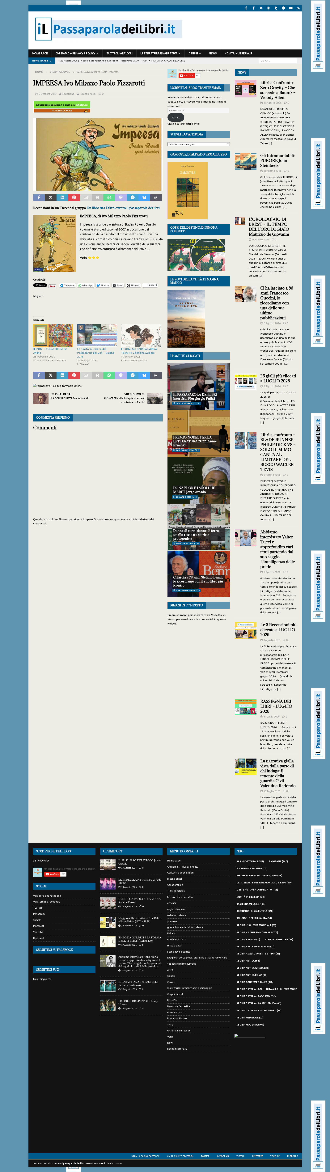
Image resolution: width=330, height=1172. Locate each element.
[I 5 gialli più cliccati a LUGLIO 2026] (246, 398)
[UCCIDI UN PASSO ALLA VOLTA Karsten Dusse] (108, 903)
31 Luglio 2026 (272, 717)
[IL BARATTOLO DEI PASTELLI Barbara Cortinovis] (108, 986)
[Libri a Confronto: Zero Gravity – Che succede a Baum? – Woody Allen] (246, 111)
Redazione (68, 94)
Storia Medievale (249, 1018)
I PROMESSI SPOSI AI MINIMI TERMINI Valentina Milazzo (139, 351)
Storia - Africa (248, 939)
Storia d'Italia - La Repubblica (258, 1003)
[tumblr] (276, 8)
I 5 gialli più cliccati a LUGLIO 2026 (278, 378)
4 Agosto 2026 (272, 386)
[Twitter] (261, 8)
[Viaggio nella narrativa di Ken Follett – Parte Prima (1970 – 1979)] (108, 922)
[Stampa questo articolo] (97, 197)
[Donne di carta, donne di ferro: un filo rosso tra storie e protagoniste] (198, 527)
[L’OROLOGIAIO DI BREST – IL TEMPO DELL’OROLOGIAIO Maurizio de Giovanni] (240, 246)
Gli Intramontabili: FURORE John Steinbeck (277, 160)
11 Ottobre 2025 (184, 543)
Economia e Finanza (251, 868)
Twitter (37, 908)
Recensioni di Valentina (254, 911)
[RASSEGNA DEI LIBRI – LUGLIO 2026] (246, 724)
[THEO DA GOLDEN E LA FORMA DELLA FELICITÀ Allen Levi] (108, 941)
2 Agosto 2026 (272, 572)
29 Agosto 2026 (129, 867)
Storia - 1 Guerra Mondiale (256, 925)
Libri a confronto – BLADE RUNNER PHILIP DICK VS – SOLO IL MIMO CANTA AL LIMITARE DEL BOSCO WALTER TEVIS (277, 452)
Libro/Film (172, 1000)
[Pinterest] (283, 8)
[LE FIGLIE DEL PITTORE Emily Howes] (108, 1005)
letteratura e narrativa (158, 53)
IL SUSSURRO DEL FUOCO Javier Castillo (139, 862)
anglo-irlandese (176, 909)
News (213, 53)
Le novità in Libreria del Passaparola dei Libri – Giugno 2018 (95, 353)
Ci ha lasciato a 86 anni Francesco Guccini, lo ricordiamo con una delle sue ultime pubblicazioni (276, 303)
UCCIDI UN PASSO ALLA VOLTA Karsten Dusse (139, 900)
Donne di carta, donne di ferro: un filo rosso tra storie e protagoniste (196, 535)
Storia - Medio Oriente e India (258, 954)
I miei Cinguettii (42, 979)
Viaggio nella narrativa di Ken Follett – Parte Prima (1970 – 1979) (139, 919)
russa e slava (174, 946)
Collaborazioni (175, 885)
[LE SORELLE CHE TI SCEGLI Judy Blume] (108, 884)
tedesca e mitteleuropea (181, 964)
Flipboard (38, 938)
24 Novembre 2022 (185, 403)
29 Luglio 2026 (272, 791)
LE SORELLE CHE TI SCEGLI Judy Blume (139, 881)
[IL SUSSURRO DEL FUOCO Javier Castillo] (108, 864)
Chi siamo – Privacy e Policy (75, 53)
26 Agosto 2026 (129, 989)
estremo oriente (176, 915)
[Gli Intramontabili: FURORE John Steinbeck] (246, 180)
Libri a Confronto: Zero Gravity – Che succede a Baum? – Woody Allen (277, 90)
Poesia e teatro (176, 1012)
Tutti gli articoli (119, 53)
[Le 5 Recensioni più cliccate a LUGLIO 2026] (246, 655)
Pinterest (38, 926)
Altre (170, 970)
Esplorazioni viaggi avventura (259, 876)
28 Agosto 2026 (129, 906)
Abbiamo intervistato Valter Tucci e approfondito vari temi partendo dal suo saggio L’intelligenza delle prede (277, 549)
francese (172, 921)
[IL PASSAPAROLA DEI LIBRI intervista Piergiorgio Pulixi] (198, 386)
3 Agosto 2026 (272, 475)
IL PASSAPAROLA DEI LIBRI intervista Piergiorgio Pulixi (195, 396)
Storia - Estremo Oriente (255, 947)
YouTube (38, 932)
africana (171, 903)
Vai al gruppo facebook (46, 902)
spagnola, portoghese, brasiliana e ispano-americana (197, 958)
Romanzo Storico (177, 1018)
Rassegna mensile (250, 904)
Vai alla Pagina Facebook (47, 896)
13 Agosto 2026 (272, 171)
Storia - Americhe (279, 939)
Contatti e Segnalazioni (180, 873)
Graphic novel (88, 94)
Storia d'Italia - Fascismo (256, 996)
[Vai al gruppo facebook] (253, 8)
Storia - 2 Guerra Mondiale (257, 932)
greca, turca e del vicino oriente (185, 927)
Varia (170, 1037)
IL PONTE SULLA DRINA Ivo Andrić (50, 351)
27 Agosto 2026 (129, 945)
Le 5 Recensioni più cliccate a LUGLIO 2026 (278, 629)
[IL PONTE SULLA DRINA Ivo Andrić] (53, 335)
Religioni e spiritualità (254, 918)
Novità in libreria (250, 897)
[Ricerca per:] (278, 60)
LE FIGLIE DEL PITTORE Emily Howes (138, 1002)
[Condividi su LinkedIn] (62, 197)
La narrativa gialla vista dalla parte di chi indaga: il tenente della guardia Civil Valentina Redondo (278, 773)
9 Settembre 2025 (185, 590)
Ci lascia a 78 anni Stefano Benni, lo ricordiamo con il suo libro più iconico (198, 581)
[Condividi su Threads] (156, 197)
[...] (270, 143)
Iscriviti (175, 117)
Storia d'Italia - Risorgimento (258, 1011)
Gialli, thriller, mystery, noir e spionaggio (189, 988)
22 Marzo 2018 (183, 497)
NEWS (242, 72)
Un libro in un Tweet (178, 1031)
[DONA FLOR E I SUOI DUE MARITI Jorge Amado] (198, 480)
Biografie (278, 861)
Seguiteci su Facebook (54, 950)
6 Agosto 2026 (272, 323)
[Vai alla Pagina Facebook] (246, 8)
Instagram (39, 914)
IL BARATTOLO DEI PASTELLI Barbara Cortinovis (138, 983)
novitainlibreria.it (238, 53)
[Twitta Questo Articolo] (51, 197)
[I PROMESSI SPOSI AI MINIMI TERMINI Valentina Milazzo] (141, 335)
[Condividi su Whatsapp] (109, 197)
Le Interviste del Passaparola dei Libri (264, 883)
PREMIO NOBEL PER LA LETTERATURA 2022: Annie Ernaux (195, 441)
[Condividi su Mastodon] (121, 197)
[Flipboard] (298, 8)
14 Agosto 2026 (273, 103)
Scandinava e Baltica (178, 952)
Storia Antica (248, 961)
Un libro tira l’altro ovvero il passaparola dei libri (123, 208)
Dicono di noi (174, 879)
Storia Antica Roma (251, 975)
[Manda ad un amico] (86, 197)
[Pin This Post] (74, 197)
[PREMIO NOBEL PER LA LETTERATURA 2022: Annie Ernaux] (198, 433)
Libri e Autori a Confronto (257, 890)
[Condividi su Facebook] (39, 197)
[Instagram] (268, 8)
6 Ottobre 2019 (48, 94)
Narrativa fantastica (178, 1006)
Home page (40, 53)
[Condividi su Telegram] (132, 197)
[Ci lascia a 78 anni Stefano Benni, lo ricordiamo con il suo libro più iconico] (198, 573)
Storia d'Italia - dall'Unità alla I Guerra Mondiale (271, 989)
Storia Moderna (250, 1025)
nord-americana (176, 939)
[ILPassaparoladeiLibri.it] (108, 47)
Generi (193, 53)
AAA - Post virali (250, 861)
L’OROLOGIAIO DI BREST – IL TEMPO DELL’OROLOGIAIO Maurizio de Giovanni (269, 227)
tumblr (37, 920)
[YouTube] (291, 8)
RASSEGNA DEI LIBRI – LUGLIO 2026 (276, 706)
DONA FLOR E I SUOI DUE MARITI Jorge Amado (194, 490)
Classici (171, 982)
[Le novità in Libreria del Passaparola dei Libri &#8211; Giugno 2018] (97, 335)
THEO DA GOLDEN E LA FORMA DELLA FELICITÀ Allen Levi (139, 939)
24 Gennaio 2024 (185, 450)
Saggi (170, 1024)
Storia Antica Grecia (252, 968)
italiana (171, 933)
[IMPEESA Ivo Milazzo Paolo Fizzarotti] (98, 188)
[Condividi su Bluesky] (144, 197)
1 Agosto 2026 (272, 640)
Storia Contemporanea (254, 982)
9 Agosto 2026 (260, 240)
